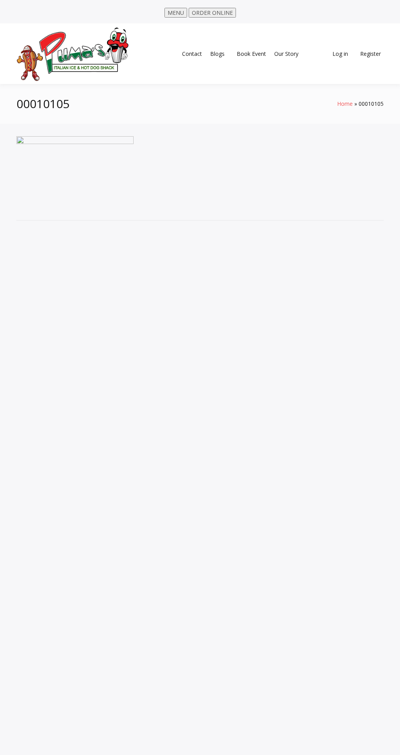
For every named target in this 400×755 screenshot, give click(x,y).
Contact (192, 53)
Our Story (286, 53)
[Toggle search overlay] (317, 54)
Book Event (251, 53)
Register (370, 53)
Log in (340, 53)
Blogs (217, 53)
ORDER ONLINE (212, 12)
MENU (176, 12)
